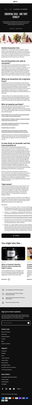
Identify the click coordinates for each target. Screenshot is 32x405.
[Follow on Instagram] (6, 389)
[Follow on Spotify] (14, 389)
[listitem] (16, 1)
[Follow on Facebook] (2, 389)
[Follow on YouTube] (10, 389)
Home (6, 9)
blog (10, 9)
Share (17, 235)
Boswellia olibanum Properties (8, 127)
